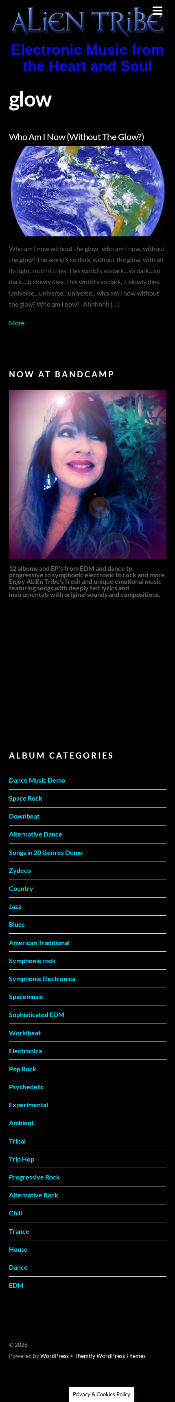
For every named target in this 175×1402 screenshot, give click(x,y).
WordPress (54, 1356)
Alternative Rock (33, 1195)
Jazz (15, 906)
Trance (19, 1231)
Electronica (25, 1051)
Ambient (21, 1122)
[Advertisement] (70, 673)
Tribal (17, 1141)
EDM (16, 1285)
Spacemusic (26, 996)
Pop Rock (22, 1069)
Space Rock (25, 798)
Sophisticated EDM (36, 1014)
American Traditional (39, 942)
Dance (18, 1267)
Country (21, 888)
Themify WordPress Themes (110, 1356)
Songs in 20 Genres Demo (46, 852)
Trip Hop (21, 1159)
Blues (17, 924)
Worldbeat (25, 1033)
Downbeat (24, 816)
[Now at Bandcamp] (87, 474)
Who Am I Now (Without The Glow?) (76, 136)
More (16, 323)
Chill (15, 1213)
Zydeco (20, 870)
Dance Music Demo (37, 780)
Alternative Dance (35, 834)
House (18, 1249)
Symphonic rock (32, 960)
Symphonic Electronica (42, 978)
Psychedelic (26, 1086)
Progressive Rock (34, 1177)
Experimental (28, 1104)
